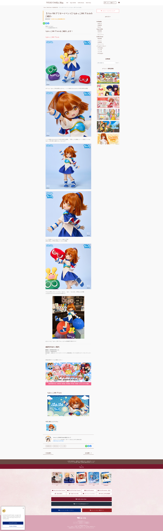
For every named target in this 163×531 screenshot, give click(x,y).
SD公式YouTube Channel (59, 490)
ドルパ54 (100, 51)
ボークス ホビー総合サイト (98, 510)
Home (45, 7)
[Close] (23, 508)
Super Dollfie (73, 2)
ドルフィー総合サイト (110, 2)
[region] (13, 518)
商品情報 (100, 30)
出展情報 (100, 42)
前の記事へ (49, 453)
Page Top (81, 467)
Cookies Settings (13, 526)
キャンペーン (101, 34)
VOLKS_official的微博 (105, 493)
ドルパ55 (100, 49)
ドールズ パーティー (101, 46)
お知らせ (100, 23)
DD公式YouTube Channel (74, 490)
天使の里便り (59, 493)
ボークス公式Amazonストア (82, 503)
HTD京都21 (100, 47)
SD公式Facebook (89, 490)
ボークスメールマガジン (90, 493)
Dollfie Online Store (82, 499)
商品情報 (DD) (55, 7)
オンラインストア (108, 10)
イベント (100, 32)
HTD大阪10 (100, 53)
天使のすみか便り (74, 493)
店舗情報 (100, 25)
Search (117, 62)
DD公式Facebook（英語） (105, 490)
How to (99, 27)
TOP (67, 2)
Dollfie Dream (81, 2)
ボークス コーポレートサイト (67, 510)
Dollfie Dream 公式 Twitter (58, 440)
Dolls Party (88, 2)
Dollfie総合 (99, 21)
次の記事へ (88, 453)
